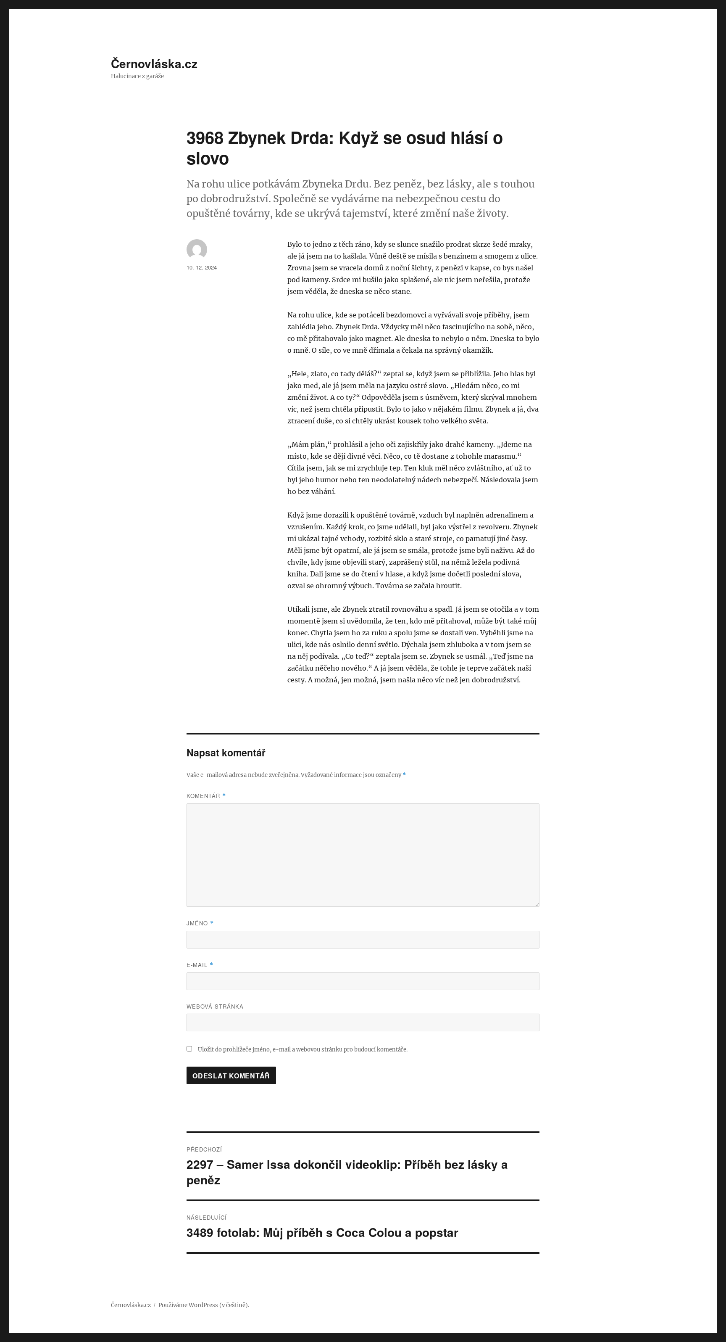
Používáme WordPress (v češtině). (203, 1305)
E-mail (200, 965)
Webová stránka (215, 1006)
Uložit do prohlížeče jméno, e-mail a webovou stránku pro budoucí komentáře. (303, 1049)
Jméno (200, 923)
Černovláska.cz (154, 63)
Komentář (206, 796)
